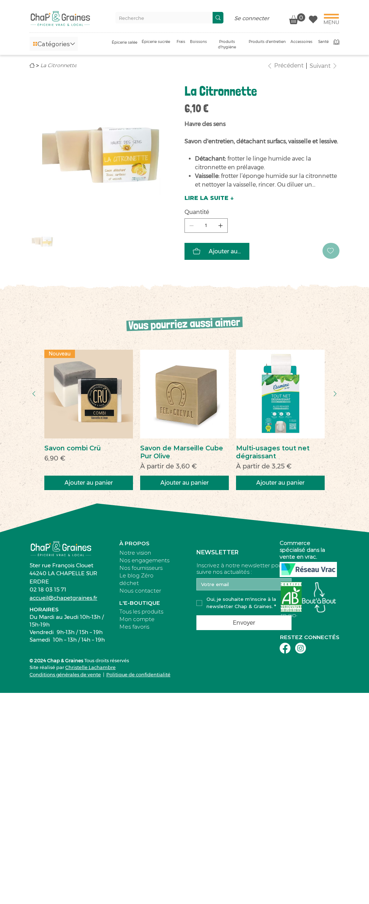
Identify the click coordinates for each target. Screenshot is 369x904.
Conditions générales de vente (65, 674)
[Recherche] (218, 17)
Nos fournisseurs (141, 567)
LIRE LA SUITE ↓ (209, 198)
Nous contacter (140, 590)
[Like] (313, 18)
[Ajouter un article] (220, 225)
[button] (54, 44)
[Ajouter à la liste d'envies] (331, 251)
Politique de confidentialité (138, 674)
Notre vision (135, 552)
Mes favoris (134, 626)
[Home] (32, 65)
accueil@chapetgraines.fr (63, 597)
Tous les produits (141, 611)
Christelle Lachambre (90, 667)
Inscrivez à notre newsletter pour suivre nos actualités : (240, 568)
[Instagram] (300, 648)
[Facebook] (285, 648)
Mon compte (137, 619)
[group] (184, 419)
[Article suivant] (335, 393)
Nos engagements (144, 560)
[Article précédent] (34, 393)
